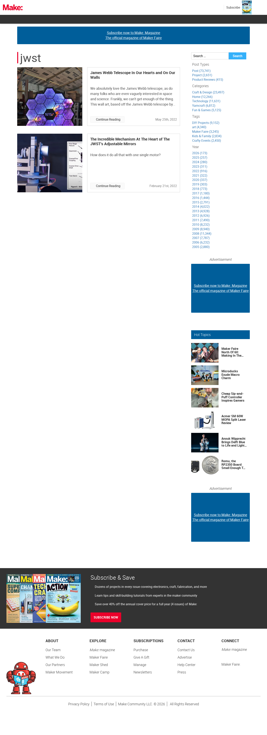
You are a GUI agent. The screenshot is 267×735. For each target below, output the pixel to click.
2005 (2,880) (201, 247)
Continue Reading (108, 119)
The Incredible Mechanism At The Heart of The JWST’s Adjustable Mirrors (130, 141)
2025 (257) (199, 157)
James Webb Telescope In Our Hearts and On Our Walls (132, 75)
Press (181, 672)
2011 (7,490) (201, 220)
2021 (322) (199, 175)
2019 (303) (199, 184)
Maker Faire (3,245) (205, 131)
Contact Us (186, 649)
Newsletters (143, 672)
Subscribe (233, 7)
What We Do (55, 657)
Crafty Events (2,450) (206, 140)
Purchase (141, 649)
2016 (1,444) (201, 198)
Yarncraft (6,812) (203, 105)
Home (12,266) (202, 97)
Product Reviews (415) (207, 79)
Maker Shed (99, 664)
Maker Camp (99, 672)
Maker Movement (59, 672)
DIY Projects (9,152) (206, 123)
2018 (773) (199, 189)
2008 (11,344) (201, 233)
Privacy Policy (79, 704)
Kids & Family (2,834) (207, 136)
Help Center (186, 664)
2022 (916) (199, 171)
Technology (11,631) (206, 101)
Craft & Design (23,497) (208, 92)
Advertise (184, 657)
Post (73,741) (201, 71)
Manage (140, 664)
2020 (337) (199, 180)
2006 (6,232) (201, 242)
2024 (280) (199, 162)
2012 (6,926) (201, 215)
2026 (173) (199, 153)
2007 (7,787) (201, 238)
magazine (102, 649)
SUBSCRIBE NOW (106, 617)
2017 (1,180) (201, 193)
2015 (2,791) (201, 202)
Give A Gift (141, 657)
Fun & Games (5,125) (206, 110)
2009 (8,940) (201, 229)
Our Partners (55, 664)
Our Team (53, 649)
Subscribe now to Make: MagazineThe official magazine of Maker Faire (133, 35)
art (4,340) (199, 127)
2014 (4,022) (201, 206)
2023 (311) (199, 166)
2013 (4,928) (201, 211)
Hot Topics (202, 334)
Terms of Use (104, 704)
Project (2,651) (202, 75)
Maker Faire (99, 657)
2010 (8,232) (201, 224)
